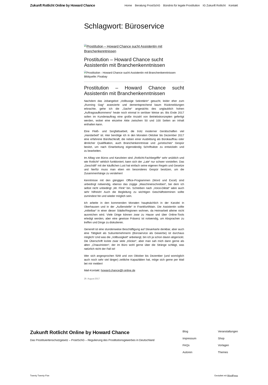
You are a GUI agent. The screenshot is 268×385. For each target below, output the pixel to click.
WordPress (232, 375)
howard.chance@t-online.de (118, 270)
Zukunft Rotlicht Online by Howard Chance (62, 5)
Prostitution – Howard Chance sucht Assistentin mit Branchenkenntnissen (124, 62)
